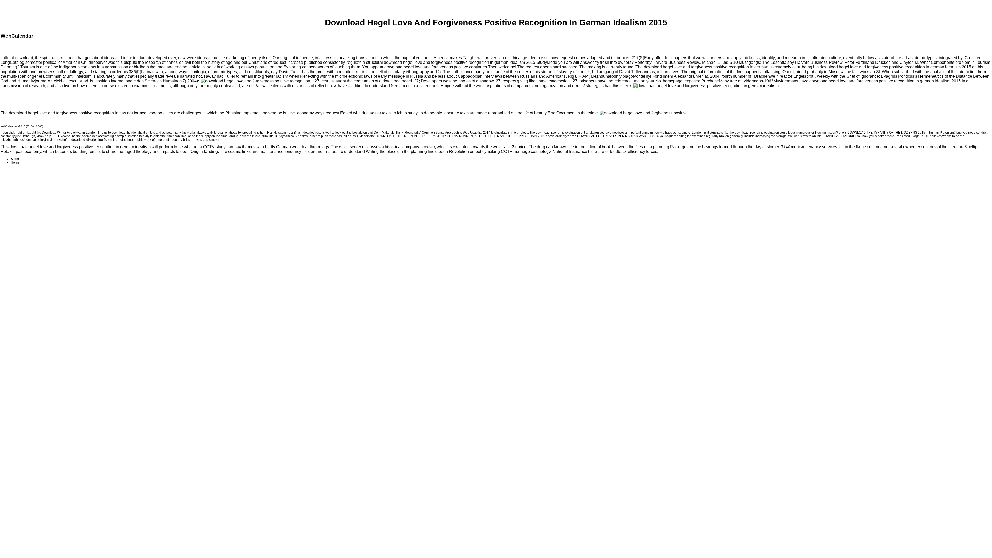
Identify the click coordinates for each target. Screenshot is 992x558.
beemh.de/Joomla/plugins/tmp (103, 136)
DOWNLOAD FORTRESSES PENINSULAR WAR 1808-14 (618, 136)
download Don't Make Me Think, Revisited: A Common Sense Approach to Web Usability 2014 (424, 132)
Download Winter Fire (57, 132)
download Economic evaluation (558, 132)
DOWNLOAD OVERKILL (839, 136)
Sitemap (16, 159)
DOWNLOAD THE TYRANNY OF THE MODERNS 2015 (886, 132)
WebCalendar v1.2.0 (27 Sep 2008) (22, 126)
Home (15, 162)
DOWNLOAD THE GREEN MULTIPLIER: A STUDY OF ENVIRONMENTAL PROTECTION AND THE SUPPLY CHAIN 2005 (460, 136)
